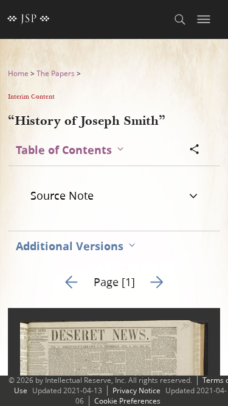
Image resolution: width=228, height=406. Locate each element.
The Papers (55, 73)
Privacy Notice (136, 390)
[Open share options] (194, 150)
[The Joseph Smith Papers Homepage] (28, 19)
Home (18, 73)
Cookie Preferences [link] (127, 401)
